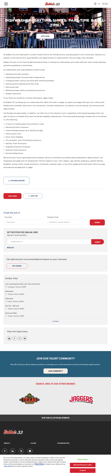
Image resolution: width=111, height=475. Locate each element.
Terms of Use (7, 466)
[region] (55, 465)
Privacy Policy (39, 464)
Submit (97, 222)
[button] (45, 36)
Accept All (83, 470)
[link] (10, 248)
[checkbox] (65, 36)
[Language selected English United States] (97, 4)
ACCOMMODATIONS (63, 443)
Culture (33, 443)
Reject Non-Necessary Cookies (83, 465)
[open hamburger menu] (6, 4)
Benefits (7, 443)
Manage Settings (83, 459)
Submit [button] (97, 242)
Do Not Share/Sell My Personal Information (55, 418)
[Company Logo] (52, 4)
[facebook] (4, 451)
